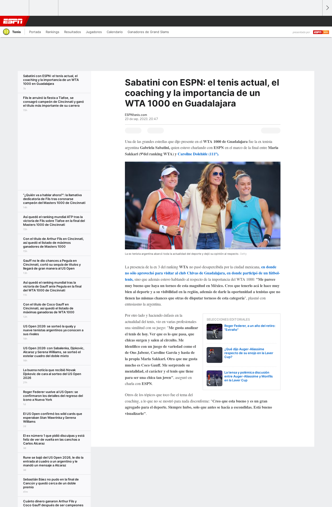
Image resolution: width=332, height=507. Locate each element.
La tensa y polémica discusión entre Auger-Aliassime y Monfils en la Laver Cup (248, 376)
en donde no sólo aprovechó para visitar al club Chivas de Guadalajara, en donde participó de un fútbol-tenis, (202, 273)
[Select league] (14, 8)
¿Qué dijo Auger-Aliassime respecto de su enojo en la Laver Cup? (248, 353)
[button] (316, 21)
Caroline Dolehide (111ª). (198, 154)
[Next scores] (327, 8)
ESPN (13, 21)
